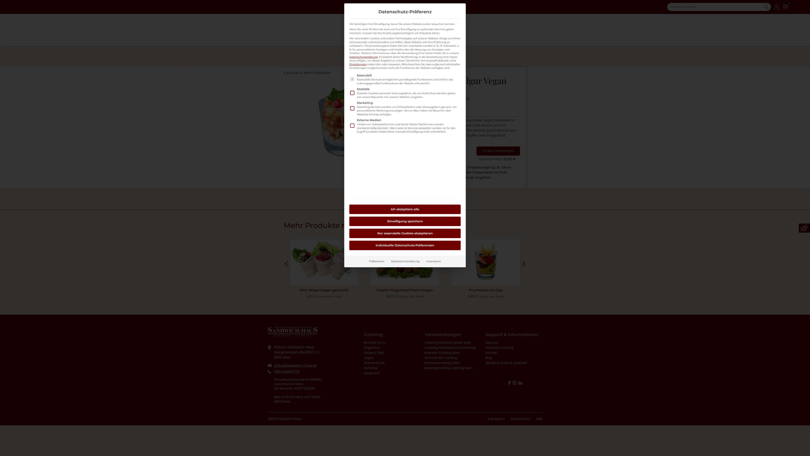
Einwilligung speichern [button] (405, 221)
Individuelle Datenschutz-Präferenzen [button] (405, 245)
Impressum (433, 261)
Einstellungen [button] (358, 64)
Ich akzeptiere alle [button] (405, 209)
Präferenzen (376, 261)
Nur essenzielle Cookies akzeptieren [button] (405, 233)
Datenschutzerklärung (363, 56)
